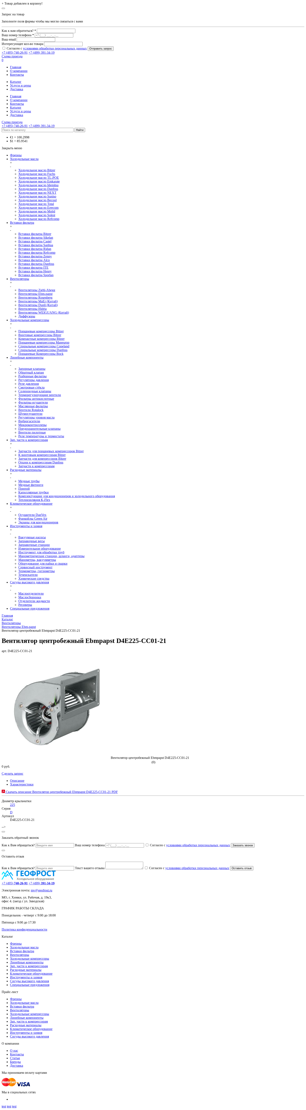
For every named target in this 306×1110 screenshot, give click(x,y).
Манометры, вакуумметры (37, 560)
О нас (14, 1050)
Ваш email (9, 39)
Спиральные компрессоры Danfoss (42, 350)
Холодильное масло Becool (37, 200)
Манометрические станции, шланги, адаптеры (51, 556)
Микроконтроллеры (32, 425)
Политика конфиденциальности (24, 929)
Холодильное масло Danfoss (38, 189)
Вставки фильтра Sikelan (35, 237)
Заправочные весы (31, 541)
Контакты (17, 74)
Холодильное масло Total (36, 204)
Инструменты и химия (26, 526)
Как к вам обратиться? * (19, 30)
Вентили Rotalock (31, 410)
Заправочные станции (34, 545)
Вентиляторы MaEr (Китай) (38, 301)
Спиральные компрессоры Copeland (43, 346)
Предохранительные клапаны (39, 428)
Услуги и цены (20, 85)
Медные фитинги (30, 485)
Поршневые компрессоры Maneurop (43, 342)
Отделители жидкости (34, 601)
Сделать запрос (12, 773)
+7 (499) (42, 883)
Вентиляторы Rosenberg (35, 297)
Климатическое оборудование (31, 503)
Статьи (15, 1058)
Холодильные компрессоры (29, 320)
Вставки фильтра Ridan (34, 249)
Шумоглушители (30, 413)
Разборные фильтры (32, 376)
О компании (18, 71)
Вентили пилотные (32, 432)
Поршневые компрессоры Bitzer (41, 331)
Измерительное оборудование (39, 548)
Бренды (15, 1062)
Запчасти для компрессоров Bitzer (42, 458)
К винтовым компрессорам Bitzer (42, 455)
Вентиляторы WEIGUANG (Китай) (43, 312)
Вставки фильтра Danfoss (36, 264)
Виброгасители (29, 421)
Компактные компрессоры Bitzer (41, 339)
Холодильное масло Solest (36, 215)
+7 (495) (15, 883)
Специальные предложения (29, 608)
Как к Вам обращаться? (18, 845)
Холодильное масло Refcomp (38, 219)
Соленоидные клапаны (34, 391)
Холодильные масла (24, 159)
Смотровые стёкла (31, 387)
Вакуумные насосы (32, 537)
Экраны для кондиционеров (38, 522)
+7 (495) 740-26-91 (15, 52)
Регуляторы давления (33, 380)
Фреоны (16, 155)
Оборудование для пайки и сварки (42, 563)
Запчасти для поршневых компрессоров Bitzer (51, 451)
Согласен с (47, 48)
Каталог (15, 81)
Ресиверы (25, 605)
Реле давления (28, 383)
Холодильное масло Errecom (38, 207)
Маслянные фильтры (33, 406)
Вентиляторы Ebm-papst (35, 294)
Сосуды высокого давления (29, 582)
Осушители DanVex (32, 515)
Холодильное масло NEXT (37, 192)
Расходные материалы (25, 470)
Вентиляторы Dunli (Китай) (38, 305)
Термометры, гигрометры (36, 571)
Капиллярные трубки (33, 492)
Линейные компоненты (27, 357)
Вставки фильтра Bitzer (34, 234)
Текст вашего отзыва (89, 868)
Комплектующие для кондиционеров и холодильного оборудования (66, 496)
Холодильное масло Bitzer (36, 170)
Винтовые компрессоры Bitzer (39, 335)
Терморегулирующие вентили (39, 395)
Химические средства (33, 578)
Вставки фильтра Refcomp (36, 252)
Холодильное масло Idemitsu (38, 185)
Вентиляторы (19, 279)
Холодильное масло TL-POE (38, 177)
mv (33, 890)
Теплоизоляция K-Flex (34, 500)
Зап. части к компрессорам (29, 440)
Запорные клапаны (31, 368)
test (4, 1106)
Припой (24, 488)
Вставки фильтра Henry (35, 271)
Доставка (16, 89)
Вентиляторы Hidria (32, 309)
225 (12, 805)
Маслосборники (29, 597)
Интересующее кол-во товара (22, 44)
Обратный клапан (31, 372)
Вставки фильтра (22, 222)
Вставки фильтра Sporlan (35, 275)
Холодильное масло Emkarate (39, 181)
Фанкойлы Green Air (32, 518)
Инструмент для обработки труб (41, 552)
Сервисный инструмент (35, 567)
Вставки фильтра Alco (34, 260)
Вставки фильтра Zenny (35, 256)
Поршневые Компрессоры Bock (40, 353)
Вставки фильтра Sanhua (35, 245)
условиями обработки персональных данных (55, 48)
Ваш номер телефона (90, 845)
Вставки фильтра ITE (33, 267)
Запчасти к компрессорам (36, 466)
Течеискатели (28, 575)
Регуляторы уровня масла (36, 417)
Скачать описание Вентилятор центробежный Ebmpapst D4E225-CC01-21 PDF (61, 792)
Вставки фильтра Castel (34, 241)
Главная (15, 67)
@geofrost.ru (43, 890)
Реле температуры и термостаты (41, 436)
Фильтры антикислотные (36, 398)
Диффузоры (26, 316)
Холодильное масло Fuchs (36, 174)
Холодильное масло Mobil (36, 211)
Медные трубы (29, 481)
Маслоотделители (31, 593)
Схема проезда (12, 56)
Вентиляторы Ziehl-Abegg (36, 290)
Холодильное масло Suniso (37, 196)
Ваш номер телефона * (18, 35)
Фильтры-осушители (33, 402)
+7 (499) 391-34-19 (42, 52)
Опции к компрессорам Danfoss (40, 462)
